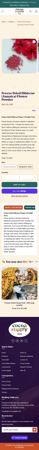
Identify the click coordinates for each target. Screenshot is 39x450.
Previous (33, 262)
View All (22, 370)
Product (11, 22)
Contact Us (24, 360)
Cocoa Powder (25, 363)
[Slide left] (14, 87)
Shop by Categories (26, 356)
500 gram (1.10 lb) (26, 167)
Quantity (5, 172)
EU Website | (15, 2)
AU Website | (24, 2)
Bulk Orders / (14, 5)
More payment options (19, 196)
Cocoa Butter (6, 367)
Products (5, 356)
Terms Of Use (6, 381)
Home (4, 22)
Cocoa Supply (6, 370)
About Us (23, 353)
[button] (2, 11)
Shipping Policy (24, 5)
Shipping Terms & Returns (10, 389)
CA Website (32, 2)
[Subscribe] (34, 430)
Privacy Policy (6, 385)
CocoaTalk (5, 360)
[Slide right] (24, 87)
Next (35, 262)
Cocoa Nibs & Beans (8, 363)
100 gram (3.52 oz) (9, 167)
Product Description (13, 207)
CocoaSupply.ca (19, 445)
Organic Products (26, 367)
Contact (4, 392)
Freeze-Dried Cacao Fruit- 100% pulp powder (19, 304)
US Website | (7, 2)
